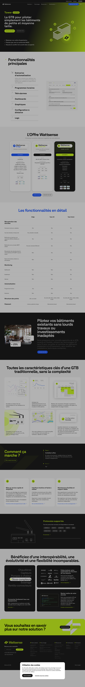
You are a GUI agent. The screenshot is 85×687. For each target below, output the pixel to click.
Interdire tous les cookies (41, 675)
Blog (56, 648)
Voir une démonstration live (37, 503)
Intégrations (32, 653)
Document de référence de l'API (59, 654)
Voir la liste (10, 607)
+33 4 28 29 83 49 (8, 654)
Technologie (37, 4)
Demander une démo (73, 4)
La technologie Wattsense (33, 645)
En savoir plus (46, 534)
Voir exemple (20, 154)
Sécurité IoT (57, 656)
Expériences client (58, 646)
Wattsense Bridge (33, 651)
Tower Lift (32, 649)
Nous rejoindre (78, 644)
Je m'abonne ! (19, 649)
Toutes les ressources (59, 644)
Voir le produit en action (10, 460)
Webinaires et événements (57, 650)
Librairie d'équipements (33, 655)
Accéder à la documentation (67, 607)
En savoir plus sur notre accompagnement (66, 503)
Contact (75, 1)
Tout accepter (27, 675)
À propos (76, 646)
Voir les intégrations (65, 582)
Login (81, 1)
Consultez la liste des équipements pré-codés (16, 503)
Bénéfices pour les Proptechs (46, 649)
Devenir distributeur (68, 645)
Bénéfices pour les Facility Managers (45, 648)
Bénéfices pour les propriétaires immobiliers (46, 645)
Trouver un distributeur (68, 648)
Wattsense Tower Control (33, 648)
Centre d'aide (69, 1)
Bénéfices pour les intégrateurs (46, 651)
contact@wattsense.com (10, 652)
